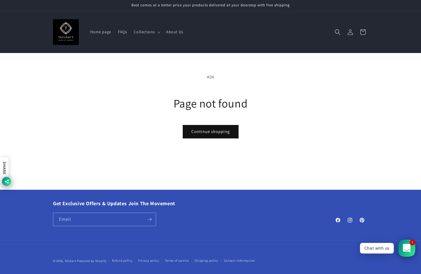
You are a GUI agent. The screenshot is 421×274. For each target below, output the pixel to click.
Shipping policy (206, 261)
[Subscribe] (149, 219)
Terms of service (177, 261)
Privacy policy (148, 261)
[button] (146, 32)
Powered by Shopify (92, 261)
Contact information (239, 261)
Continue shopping (210, 131)
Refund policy (122, 261)
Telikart (70, 261)
